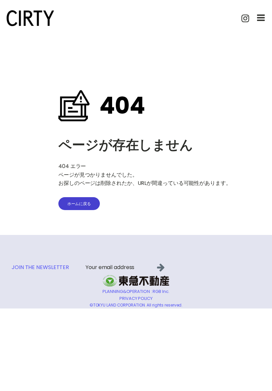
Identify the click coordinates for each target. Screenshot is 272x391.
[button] (162, 267)
